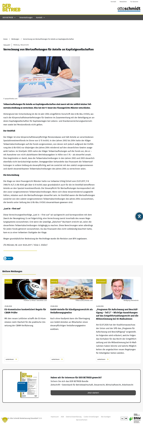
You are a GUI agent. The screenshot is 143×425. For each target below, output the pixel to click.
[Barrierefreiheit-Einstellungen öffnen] (139, 216)
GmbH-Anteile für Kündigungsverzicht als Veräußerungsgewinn (71, 320)
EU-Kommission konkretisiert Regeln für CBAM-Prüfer (25, 320)
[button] (5, 420)
